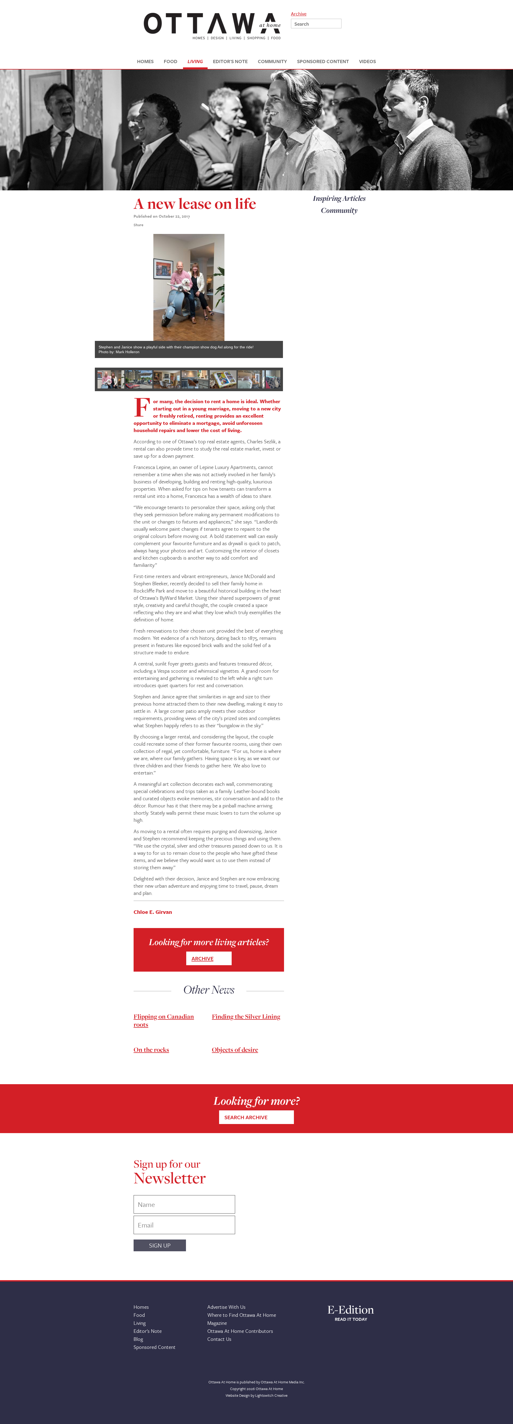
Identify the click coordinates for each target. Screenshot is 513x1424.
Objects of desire (235, 1049)
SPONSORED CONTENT (323, 61)
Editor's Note (148, 1330)
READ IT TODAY (351, 1319)
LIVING (195, 61)
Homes (141, 1306)
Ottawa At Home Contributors (240, 1330)
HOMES (145, 61)
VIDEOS (367, 61)
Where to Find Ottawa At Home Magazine (241, 1318)
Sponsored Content (155, 1346)
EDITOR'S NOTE (230, 61)
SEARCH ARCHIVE (245, 1117)
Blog (138, 1338)
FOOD (170, 61)
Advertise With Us (226, 1306)
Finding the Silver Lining (246, 1016)
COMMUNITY (272, 61)
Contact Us (219, 1338)
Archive (298, 13)
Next (291, 298)
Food (139, 1314)
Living (140, 1322)
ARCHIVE (202, 958)
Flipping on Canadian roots (164, 1020)
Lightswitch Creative (271, 1395)
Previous (86, 298)
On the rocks (151, 1049)
